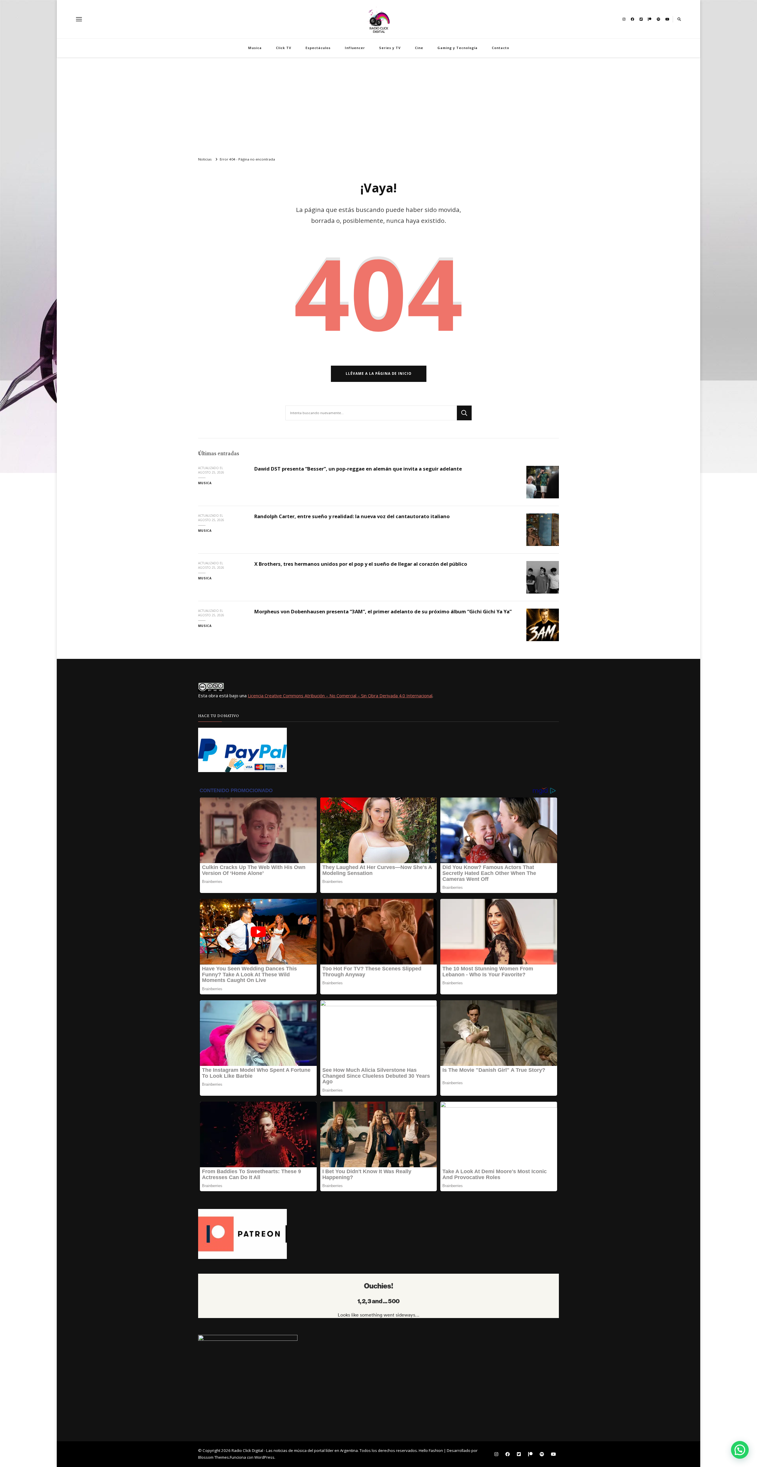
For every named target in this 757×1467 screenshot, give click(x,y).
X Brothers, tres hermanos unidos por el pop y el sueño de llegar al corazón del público (360, 563)
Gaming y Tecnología (457, 48)
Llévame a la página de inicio (379, 373)
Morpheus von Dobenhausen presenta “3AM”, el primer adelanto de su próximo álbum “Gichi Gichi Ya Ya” (383, 611)
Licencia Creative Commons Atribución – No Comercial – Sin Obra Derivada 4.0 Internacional (340, 695)
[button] (740, 1450)
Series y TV (390, 48)
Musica (255, 48)
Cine (419, 48)
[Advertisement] (378, 104)
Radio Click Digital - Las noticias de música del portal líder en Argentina (295, 1450)
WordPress (264, 1457)
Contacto (500, 48)
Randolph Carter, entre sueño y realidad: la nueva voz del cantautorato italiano (352, 516)
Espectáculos (318, 48)
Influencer (355, 48)
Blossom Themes (213, 1457)
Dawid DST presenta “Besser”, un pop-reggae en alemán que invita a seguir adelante (358, 468)
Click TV (283, 48)
